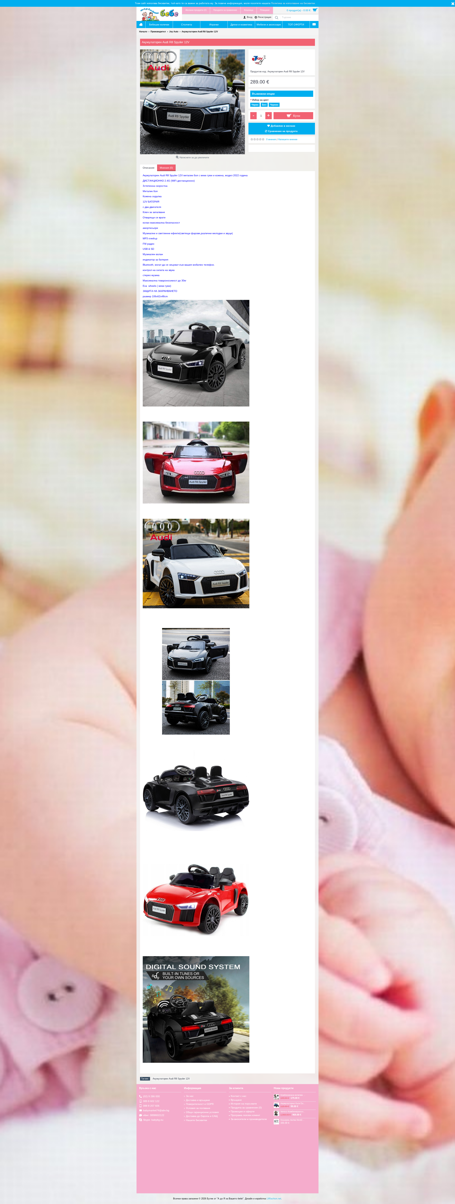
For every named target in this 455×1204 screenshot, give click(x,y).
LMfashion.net (274, 1198)
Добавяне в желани (283, 125)
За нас (190, 1096)
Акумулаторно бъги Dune (293, 1103)
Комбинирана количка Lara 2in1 (293, 1095)
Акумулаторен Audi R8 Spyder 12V (171, 1078)
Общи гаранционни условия (202, 1112)
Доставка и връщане (198, 1100)
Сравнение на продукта (283, 131)
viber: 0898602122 (153, 1115)
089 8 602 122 (151, 1101)
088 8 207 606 (151, 1105)
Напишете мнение (287, 139)
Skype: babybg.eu (153, 1119)
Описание (148, 167)
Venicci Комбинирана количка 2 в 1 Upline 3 (293, 1112)
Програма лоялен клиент (245, 1115)
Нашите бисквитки (196, 1120)
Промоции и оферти (243, 1111)
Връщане (236, 1099)
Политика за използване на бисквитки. (293, 3)
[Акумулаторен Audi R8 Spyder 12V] (192, 101)
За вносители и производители (249, 1119)
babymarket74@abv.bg (156, 1110)
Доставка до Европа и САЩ (202, 1116)
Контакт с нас (238, 1096)
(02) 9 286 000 (151, 1096)
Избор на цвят (260, 100)
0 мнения (271, 139)
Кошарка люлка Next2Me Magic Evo (293, 1120)
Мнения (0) (166, 167)
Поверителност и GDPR (200, 1104)
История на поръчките (244, 1103)
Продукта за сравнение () (246, 1107)
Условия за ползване (198, 1108)
